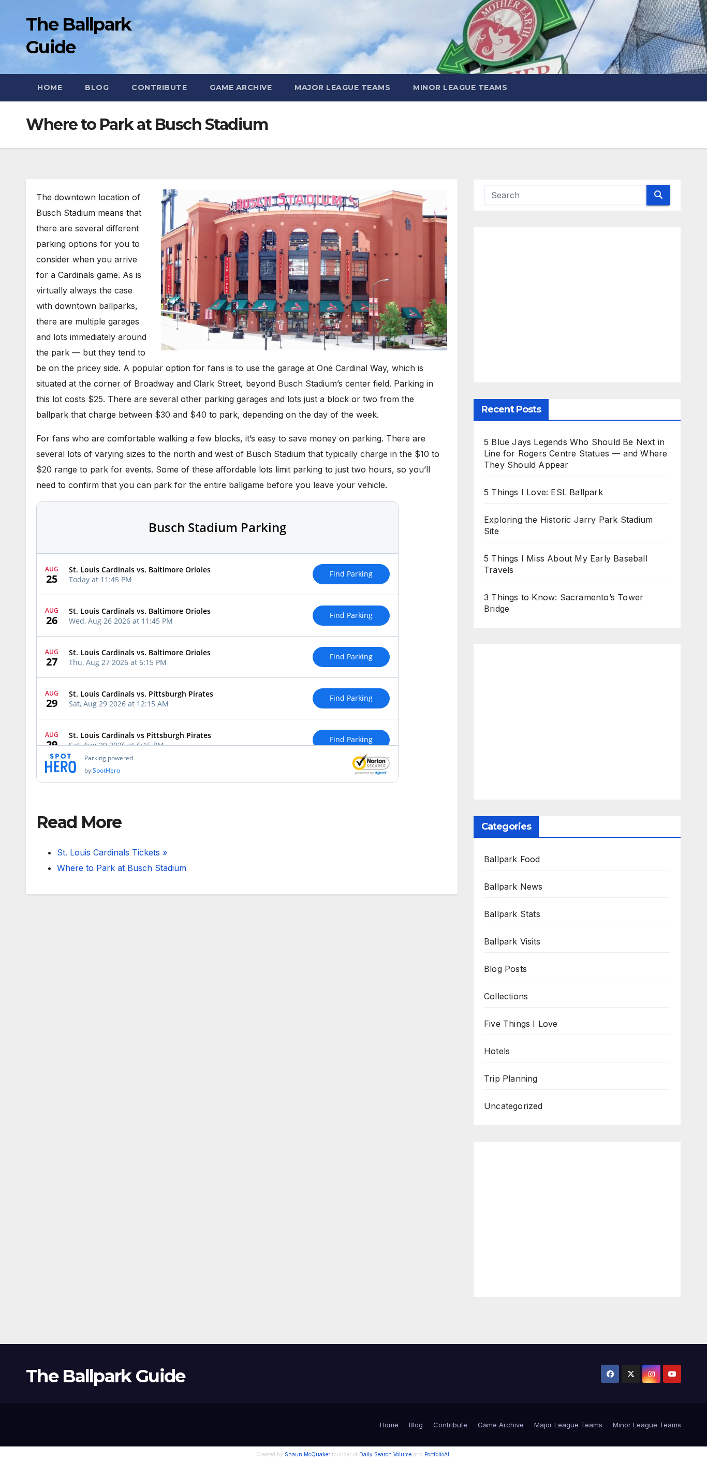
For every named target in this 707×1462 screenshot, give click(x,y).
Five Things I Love (521, 1023)
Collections (506, 996)
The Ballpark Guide (105, 1376)
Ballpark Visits (512, 941)
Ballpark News (513, 886)
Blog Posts (505, 969)
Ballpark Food (512, 859)
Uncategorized (513, 1106)
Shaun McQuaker (307, 1454)
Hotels (497, 1051)
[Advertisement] (577, 304)
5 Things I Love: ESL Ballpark (543, 492)
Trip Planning (511, 1078)
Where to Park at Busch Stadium (121, 868)
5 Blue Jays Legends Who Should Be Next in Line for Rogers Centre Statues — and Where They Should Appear (575, 453)
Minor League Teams (460, 87)
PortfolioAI (436, 1454)
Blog (97, 87)
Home (49, 87)
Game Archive (241, 87)
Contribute (159, 87)
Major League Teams (342, 87)
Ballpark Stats (512, 914)
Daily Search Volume (385, 1454)
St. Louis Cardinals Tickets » (112, 852)
